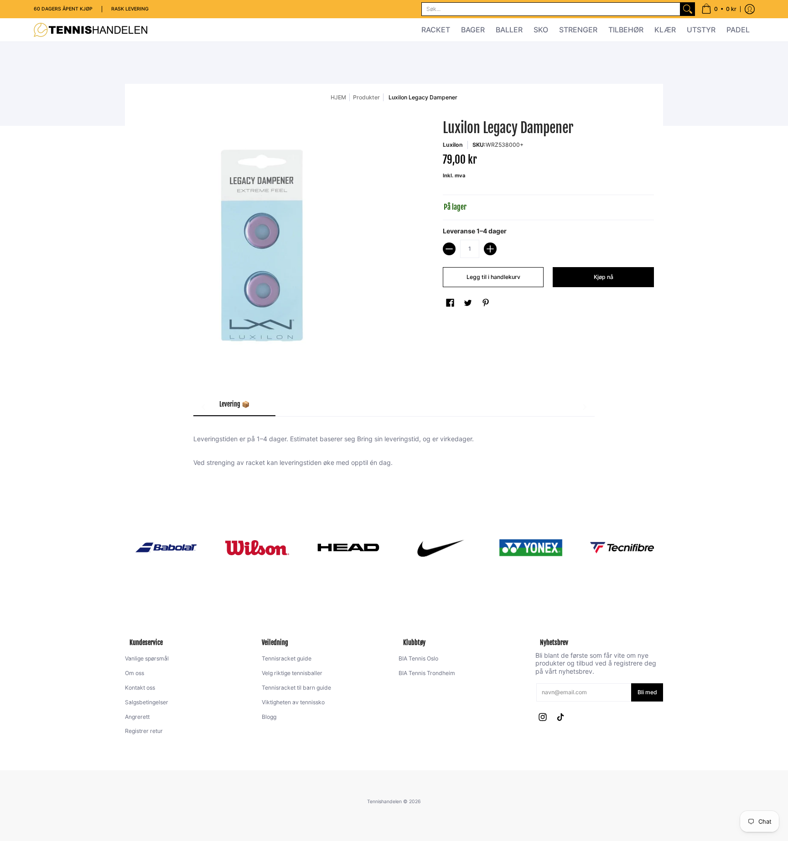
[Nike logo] (440, 547)
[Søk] (687, 9)
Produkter (366, 97)
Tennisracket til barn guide (296, 687)
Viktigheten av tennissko (293, 702)
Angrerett (137, 716)
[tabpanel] (394, 445)
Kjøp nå (603, 276)
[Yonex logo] (531, 548)
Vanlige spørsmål (147, 658)
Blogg (269, 716)
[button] (719, 9)
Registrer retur (144, 730)
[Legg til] (490, 248)
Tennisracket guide (286, 658)
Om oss (134, 673)
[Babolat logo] (166, 547)
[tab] (234, 407)
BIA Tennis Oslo (418, 658)
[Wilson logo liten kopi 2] (257, 547)
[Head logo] (348, 547)
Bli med (647, 692)
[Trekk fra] (449, 248)
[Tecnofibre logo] (622, 547)
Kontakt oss (140, 687)
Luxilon (453, 144)
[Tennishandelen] (91, 29)
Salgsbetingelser (146, 702)
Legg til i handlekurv (493, 276)
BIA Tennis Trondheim (427, 673)
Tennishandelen (384, 802)
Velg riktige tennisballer (292, 673)
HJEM (338, 97)
